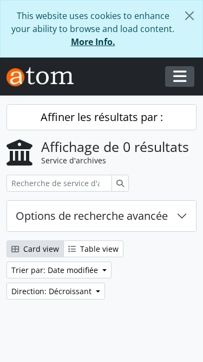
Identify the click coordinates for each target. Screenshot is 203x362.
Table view (98, 249)
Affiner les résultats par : (102, 117)
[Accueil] (44, 77)
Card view (40, 249)
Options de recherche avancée (92, 215)
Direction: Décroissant (52, 291)
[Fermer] (189, 16)
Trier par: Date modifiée (55, 270)
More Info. (93, 42)
